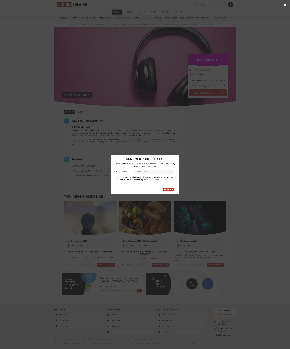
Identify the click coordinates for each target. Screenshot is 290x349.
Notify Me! (168, 189)
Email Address (121, 171)
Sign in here (154, 180)
